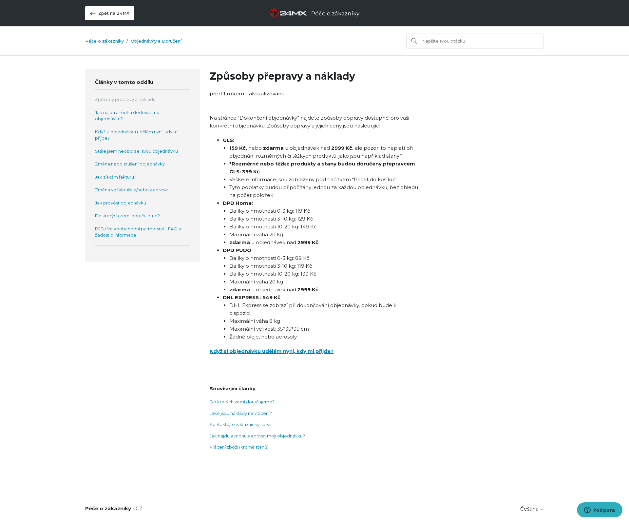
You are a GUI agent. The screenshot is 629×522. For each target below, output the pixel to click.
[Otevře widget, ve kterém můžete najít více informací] (599, 510)
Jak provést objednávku (120, 202)
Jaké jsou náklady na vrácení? (241, 413)
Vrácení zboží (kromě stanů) (239, 447)
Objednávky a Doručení (156, 41)
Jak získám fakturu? (115, 177)
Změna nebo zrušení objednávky (130, 163)
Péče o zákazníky (104, 41)
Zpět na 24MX (113, 13)
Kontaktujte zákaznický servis (241, 424)
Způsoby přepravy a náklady (125, 99)
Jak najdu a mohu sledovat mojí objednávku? (128, 116)
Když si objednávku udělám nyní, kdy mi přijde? (137, 135)
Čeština (530, 509)
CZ (139, 508)
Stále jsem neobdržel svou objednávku (136, 151)
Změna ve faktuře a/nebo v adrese (131, 189)
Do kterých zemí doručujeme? (127, 215)
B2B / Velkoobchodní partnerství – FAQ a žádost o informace (138, 232)
